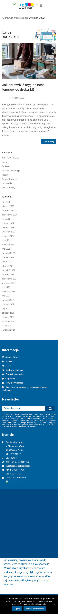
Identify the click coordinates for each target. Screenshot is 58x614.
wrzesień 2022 (8, 232)
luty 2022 (6, 262)
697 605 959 (11, 458)
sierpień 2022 (8, 236)
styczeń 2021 (8, 313)
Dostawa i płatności (14, 370)
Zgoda (17, 609)
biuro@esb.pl (11, 466)
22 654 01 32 (11, 462)
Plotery (5, 175)
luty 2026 (6, 202)
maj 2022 (6, 249)
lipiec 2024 (7, 219)
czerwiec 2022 (8, 245)
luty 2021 (6, 308)
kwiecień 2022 (8, 253)
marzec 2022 (8, 257)
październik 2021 (9, 279)
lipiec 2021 (7, 287)
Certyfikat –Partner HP (16, 478)
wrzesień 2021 (8, 283)
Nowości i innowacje (11, 170)
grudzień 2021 (8, 270)
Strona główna (12, 357)
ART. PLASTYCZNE (10, 158)
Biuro (4, 162)
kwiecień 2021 (8, 300)
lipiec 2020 (7, 326)
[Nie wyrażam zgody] (54, 604)
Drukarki (5, 166)
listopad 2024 (8, 210)
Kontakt (9, 361)
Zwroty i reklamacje (14, 374)
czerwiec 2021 (8, 291)
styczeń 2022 (8, 266)
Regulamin (10, 378)
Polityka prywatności (14, 383)
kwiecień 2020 (8, 330)
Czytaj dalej (49, 141)
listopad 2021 (8, 274)
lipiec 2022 (7, 240)
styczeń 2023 (8, 227)
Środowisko (7, 183)
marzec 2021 (8, 304)
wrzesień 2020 (8, 321)
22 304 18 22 (23, 462)
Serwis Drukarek (9, 179)
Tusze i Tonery (8, 188)
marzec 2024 (8, 223)
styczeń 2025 (8, 206)
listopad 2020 (8, 317)
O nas (8, 366)
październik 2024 (9, 215)
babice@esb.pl (24, 466)
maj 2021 (6, 296)
